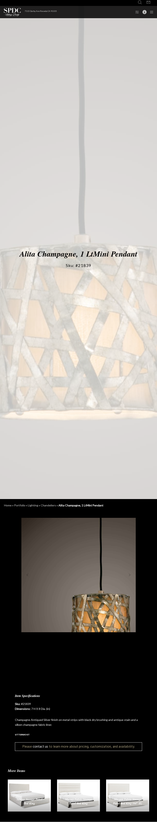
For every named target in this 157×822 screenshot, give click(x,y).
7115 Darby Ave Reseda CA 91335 (41, 11)
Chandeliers (48, 505)
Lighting (33, 505)
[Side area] (135, 12)
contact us (40, 746)
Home (8, 505)
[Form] (148, 2)
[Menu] (150, 12)
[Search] (139, 2)
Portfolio (19, 505)
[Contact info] (143, 12)
